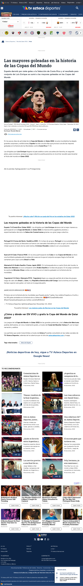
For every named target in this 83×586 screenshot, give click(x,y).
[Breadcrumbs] (4, 41)
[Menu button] (6, 8)
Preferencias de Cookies (29, 568)
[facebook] (45, 540)
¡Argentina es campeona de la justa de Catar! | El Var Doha (71, 374)
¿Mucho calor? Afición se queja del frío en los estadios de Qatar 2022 (49, 216)
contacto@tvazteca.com (48, 558)
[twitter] (35, 540)
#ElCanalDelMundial (55, 297)
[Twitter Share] (78, 130)
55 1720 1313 (45, 560)
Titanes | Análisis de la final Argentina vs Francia (32, 396)
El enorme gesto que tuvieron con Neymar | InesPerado (72, 440)
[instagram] (38, 540)
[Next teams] (80, 32)
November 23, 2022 (44, 304)
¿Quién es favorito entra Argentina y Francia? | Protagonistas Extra (31, 440)
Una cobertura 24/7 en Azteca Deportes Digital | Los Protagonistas (72, 418)
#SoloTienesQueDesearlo (13, 300)
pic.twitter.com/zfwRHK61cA (34, 300)
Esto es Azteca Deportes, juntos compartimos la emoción (30, 418)
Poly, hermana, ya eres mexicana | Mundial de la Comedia (71, 462)
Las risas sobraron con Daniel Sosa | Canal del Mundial (72, 396)
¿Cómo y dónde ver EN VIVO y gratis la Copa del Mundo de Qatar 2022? (68, 579)
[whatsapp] (48, 540)
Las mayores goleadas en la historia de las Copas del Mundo (69, 573)
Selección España (26, 342)
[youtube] (41, 540)
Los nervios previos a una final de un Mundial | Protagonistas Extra (31, 462)
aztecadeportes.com (56, 335)
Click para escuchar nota (15, 134)
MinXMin (48, 27)
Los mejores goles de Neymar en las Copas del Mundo (49, 308)
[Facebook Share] (74, 130)
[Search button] (77, 8)
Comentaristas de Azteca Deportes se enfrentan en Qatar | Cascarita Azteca (31, 374)
